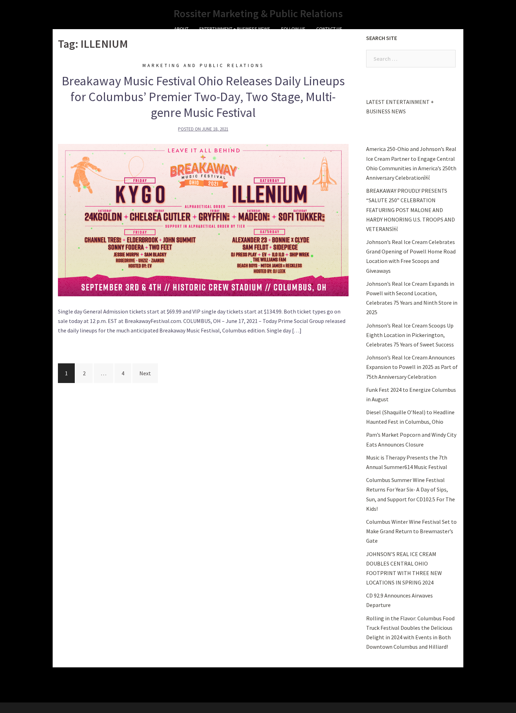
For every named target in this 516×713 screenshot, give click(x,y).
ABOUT (181, 29)
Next (145, 373)
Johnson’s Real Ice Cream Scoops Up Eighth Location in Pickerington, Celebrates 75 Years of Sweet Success (410, 335)
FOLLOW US (293, 29)
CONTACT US (329, 29)
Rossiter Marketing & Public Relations (258, 13)
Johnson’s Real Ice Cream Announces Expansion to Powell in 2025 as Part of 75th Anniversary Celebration (412, 367)
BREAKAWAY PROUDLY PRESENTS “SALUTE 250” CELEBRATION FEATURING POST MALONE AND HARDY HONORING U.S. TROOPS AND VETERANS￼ (410, 209)
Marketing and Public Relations (203, 65)
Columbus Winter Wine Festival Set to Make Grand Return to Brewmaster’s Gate (411, 531)
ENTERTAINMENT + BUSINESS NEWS (234, 29)
